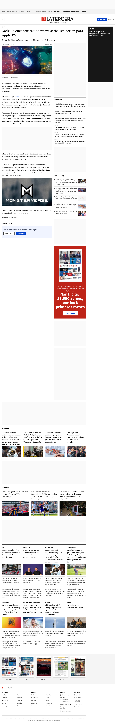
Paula (69, 602)
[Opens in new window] (43, 677)
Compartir (5, 77)
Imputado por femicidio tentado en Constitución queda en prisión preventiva (70, 142)
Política (8, 12)
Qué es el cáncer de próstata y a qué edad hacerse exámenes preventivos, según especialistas (66, 205)
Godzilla (14, 217)
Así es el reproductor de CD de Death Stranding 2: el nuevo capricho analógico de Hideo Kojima (70, 135)
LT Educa (83, 12)
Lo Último (57, 12)
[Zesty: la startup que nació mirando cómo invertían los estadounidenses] (33, 569)
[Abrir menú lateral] (2, 19)
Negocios (21, 12)
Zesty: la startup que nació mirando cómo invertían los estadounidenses (31, 553)
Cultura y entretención (31, 602)
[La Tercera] (9, 677)
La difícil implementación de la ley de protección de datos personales (33, 581)
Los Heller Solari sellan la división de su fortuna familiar (66, 212)
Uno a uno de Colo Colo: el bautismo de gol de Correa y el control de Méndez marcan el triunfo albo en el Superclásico (66, 190)
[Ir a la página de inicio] (57, 19)
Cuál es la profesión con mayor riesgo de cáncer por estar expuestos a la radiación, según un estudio (54, 582)
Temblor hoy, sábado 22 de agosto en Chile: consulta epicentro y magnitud (66, 198)
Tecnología (29, 12)
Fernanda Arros (9, 44)
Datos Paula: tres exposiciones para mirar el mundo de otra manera (76, 644)
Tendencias (49, 547)
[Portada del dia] (70, 281)
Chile (3, 547)
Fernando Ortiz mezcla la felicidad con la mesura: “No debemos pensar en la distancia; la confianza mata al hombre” (76, 593)
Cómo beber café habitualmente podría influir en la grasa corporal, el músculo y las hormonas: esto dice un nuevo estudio (66, 181)
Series (10, 217)
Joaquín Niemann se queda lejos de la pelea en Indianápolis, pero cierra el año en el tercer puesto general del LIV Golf (76, 556)
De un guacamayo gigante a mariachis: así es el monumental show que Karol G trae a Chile (32, 608)
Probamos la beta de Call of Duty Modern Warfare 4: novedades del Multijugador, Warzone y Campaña (32, 437)
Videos (50, 12)
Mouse (4, 27)
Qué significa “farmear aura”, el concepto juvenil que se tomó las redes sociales (75, 437)
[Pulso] (26, 677)
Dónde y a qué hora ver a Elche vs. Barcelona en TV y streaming (15, 494)
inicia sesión (9, 233)
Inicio (3, 12)
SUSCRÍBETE (70, 313)
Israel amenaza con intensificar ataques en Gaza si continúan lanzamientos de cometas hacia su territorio (70, 120)
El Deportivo (37, 12)
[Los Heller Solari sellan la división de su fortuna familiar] (82, 213)
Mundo (44, 12)
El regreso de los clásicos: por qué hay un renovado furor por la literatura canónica (33, 633)
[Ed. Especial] (60, 677)
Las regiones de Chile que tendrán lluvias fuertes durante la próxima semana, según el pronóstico (55, 592)
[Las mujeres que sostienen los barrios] (76, 622)
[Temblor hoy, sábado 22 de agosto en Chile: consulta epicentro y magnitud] (82, 198)
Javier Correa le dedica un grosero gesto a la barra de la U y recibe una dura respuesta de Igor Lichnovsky (76, 582)
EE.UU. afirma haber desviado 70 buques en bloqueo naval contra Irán (68, 112)
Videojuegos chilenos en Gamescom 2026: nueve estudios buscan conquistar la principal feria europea (11, 645)
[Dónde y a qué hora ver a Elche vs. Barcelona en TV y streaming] (15, 508)
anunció (17, 97)
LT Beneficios (66, 12)
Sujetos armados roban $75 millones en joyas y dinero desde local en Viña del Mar (69, 128)
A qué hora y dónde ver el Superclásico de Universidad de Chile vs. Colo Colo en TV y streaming (44, 495)
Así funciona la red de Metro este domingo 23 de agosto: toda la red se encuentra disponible (72, 495)
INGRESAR (111, 19)
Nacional (14, 12)
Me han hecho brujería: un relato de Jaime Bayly (31, 643)
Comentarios (14, 77)
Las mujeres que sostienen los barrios (75, 606)
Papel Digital (75, 12)
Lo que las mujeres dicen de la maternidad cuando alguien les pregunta (76, 633)
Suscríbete (21, 233)
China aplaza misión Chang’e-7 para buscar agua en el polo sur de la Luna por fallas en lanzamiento (70, 105)
